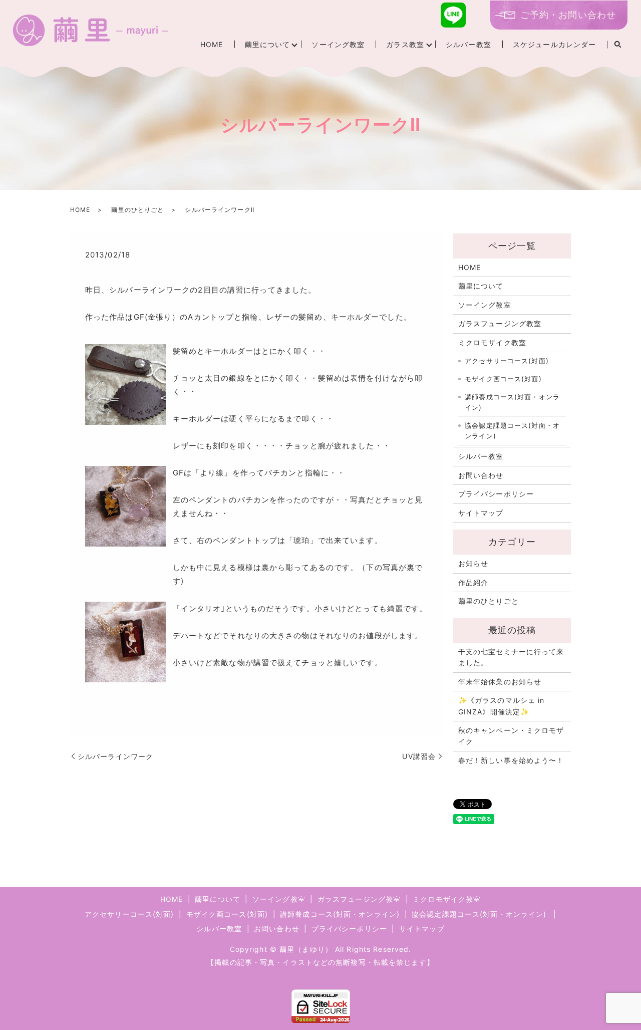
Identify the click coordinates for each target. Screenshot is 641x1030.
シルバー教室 (468, 44)
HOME (211, 44)
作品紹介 (473, 582)
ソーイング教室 (338, 44)
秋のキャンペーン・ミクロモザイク (511, 735)
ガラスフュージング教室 (499, 323)
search (617, 44)
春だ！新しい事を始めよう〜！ (511, 760)
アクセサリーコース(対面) (507, 361)
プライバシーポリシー (496, 493)
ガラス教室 (405, 44)
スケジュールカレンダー (554, 44)
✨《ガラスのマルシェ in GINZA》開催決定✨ (501, 705)
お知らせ (473, 563)
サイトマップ (481, 512)
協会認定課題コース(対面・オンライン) (512, 430)
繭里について (267, 44)
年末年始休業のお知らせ (499, 681)
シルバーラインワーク (115, 756)
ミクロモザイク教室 (492, 342)
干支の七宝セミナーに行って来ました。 (511, 657)
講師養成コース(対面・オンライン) (512, 402)
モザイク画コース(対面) (503, 379)
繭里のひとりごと (137, 209)
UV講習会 (419, 756)
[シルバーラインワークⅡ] (125, 384)
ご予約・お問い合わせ (568, 15)
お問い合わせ (481, 475)
